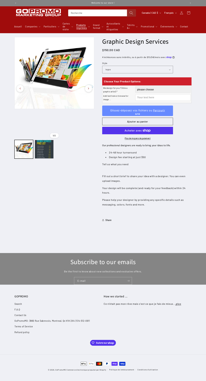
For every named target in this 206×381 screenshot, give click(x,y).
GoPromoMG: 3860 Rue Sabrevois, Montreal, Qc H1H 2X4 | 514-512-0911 (52, 320)
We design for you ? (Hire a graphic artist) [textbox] (115, 90)
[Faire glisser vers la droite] (88, 88)
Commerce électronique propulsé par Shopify (86, 370)
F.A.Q (17, 309)
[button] (32, 26)
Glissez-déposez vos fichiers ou (137, 110)
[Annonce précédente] (15, 3)
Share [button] (108, 220)
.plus (178, 303)
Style (104, 63)
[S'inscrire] (128, 281)
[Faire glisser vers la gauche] (20, 88)
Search (18, 304)
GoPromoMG (60, 370)
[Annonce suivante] (190, 3)
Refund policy (22, 332)
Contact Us (20, 315)
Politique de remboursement (121, 370)
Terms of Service (23, 326)
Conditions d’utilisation (147, 370)
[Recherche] (131, 13)
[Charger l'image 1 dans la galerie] (23, 149)
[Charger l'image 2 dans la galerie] (44, 149)
